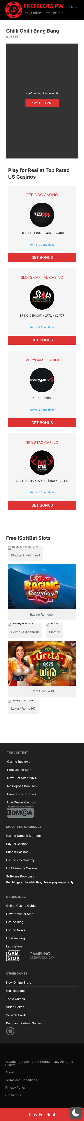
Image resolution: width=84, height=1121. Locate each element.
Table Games (15, 999)
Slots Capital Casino (42, 277)
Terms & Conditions (42, 244)
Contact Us (13, 1095)
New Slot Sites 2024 (22, 778)
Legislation (14, 946)
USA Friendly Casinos (22, 868)
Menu (73, 7)
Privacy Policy (15, 1087)
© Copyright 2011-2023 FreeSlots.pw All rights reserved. (39, 1063)
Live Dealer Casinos (21, 802)
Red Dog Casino (42, 195)
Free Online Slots (19, 769)
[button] (76, 1113)
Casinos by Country (20, 860)
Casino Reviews (18, 761)
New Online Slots (18, 982)
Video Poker (15, 1007)
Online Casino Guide (21, 906)
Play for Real (42, 1114)
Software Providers (20, 876)
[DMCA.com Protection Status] (20, 812)
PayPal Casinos (17, 844)
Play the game (42, 103)
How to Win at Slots (20, 914)
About (9, 1072)
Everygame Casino (42, 360)
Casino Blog (14, 922)
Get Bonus (42, 257)
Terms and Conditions (21, 1080)
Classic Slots (15, 991)
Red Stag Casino (42, 442)
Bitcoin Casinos (17, 852)
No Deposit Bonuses (22, 786)
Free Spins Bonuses (21, 794)
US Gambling (15, 938)
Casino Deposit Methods (24, 836)
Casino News (15, 930)
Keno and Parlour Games (24, 1023)
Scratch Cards (16, 1015)
